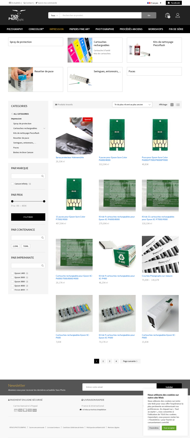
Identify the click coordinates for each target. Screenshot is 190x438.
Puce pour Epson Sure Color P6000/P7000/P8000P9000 (155, 158)
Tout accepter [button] (169, 428)
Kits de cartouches (102, 53)
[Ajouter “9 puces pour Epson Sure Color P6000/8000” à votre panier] (113, 152)
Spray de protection (21, 42)
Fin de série (176, 29)
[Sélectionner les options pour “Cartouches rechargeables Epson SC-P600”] (70, 330)
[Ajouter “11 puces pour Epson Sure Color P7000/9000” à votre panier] (70, 211)
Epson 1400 (20, 273)
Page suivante (129, 361)
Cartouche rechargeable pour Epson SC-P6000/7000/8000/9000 (74, 277)
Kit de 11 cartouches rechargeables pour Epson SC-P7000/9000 (158, 218)
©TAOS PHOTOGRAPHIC (18, 427)
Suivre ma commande (47, 2)
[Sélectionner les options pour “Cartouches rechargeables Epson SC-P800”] (156, 330)
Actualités (16, 2)
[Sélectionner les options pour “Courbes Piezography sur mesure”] (156, 270)
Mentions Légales (113, 427)
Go (149, 15)
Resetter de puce (43, 71)
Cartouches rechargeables (101, 43)
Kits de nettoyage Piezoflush (163, 43)
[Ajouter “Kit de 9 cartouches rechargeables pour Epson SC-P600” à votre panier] (113, 330)
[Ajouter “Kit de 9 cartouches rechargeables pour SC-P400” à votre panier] (113, 270)
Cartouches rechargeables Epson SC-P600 (73, 336)
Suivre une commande (36, 427)
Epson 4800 (20, 289)
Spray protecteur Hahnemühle (70, 157)
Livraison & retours (53, 427)
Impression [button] (57, 29)
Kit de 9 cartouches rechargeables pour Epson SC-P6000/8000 (117, 218)
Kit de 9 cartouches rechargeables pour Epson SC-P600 (117, 336)
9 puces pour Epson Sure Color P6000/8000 (113, 158)
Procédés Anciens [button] (131, 29)
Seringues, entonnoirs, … (24, 142)
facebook (175, 2)
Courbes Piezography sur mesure (157, 276)
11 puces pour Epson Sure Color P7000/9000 (70, 218)
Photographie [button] (105, 29)
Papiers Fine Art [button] (79, 29)
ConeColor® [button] (36, 29)
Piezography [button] (15, 29)
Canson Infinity (21, 183)
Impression (16, 118)
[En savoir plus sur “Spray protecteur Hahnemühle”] (70, 152)
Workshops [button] (155, 29)
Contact (29, 2)
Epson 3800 (20, 277)
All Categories (21, 114)
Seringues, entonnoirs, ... (107, 71)
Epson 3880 (20, 281)
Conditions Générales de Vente (73, 427)
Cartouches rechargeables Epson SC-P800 (159, 336)
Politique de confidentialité (96, 427)
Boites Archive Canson (23, 152)
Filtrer (28, 217)
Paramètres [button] (154, 428)
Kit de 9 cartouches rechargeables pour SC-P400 (117, 277)
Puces (132, 71)
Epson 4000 (20, 285)
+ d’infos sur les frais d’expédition (93, 409)
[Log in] (179, 16)
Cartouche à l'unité (102, 50)
